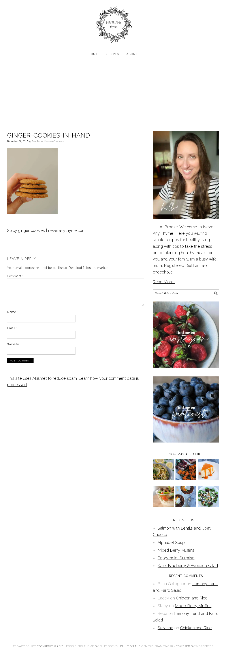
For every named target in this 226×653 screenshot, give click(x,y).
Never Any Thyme (113, 22)
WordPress (204, 646)
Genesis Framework (157, 646)
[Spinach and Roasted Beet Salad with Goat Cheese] (208, 505)
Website (13, 344)
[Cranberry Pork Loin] (185, 478)
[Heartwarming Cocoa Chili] (185, 505)
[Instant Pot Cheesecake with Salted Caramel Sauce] (208, 478)
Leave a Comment (54, 141)
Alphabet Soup (171, 542)
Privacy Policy (24, 646)
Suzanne (165, 627)
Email (12, 328)
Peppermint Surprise (176, 558)
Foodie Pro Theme (80, 646)
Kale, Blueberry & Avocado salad (188, 565)
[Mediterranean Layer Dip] (163, 505)
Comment (15, 276)
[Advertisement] (113, 94)
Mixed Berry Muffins (176, 550)
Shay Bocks (109, 646)
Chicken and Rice (191, 598)
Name (12, 312)
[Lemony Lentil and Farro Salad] (163, 478)
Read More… (164, 281)
